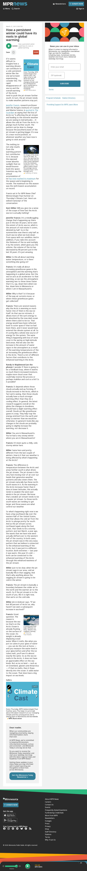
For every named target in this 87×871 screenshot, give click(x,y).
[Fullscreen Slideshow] (9, 687)
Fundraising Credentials (54, 813)
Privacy (48, 826)
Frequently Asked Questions (56, 810)
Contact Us (49, 804)
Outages (48, 821)
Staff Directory (50, 832)
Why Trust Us (50, 840)
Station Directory (68, 98)
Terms (51, 89)
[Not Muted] (3, 866)
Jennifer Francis (12, 105)
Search (17, 9)
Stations (48, 834)
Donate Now (76, 4)
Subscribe (64, 83)
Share (36, 52)
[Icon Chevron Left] (8, 696)
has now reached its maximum (22, 178)
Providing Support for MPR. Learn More (62, 104)
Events (47, 807)
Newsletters (50, 818)
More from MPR (51, 815)
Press (47, 823)
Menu (7, 9)
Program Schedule (53, 98)
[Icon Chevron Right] (36, 696)
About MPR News (52, 799)
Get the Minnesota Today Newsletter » (22, 776)
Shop (47, 829)
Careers (48, 802)
